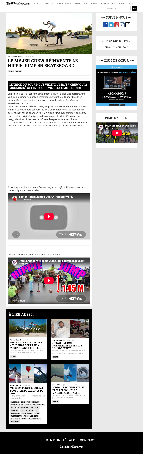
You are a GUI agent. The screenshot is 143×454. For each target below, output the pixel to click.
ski (37, 410)
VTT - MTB (34, 416)
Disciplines (63, 3)
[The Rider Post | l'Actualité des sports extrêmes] (18, 3)
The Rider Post (15, 56)
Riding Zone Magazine (103, 3)
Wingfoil (36, 419)
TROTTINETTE (16, 416)
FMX (28, 402)
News (37, 3)
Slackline (15, 413)
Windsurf (26, 419)
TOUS (125, 47)
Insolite (48, 3)
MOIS (118, 47)
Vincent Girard (15, 340)
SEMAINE (109, 47)
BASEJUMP (15, 402)
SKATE (11, 71)
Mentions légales (61, 440)
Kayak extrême (17, 405)
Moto (13, 407)
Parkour (15, 410)
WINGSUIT (15, 421)
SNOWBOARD (27, 413)
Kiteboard (30, 405)
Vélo (25, 416)
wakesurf (15, 419)
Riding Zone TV (127, 3)
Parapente (35, 407)
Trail (36, 413)
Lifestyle (80, 3)
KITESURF (40, 405)
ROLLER (24, 410)
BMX (23, 402)
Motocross (23, 407)
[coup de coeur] (116, 85)
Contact (87, 440)
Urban (18, 71)
